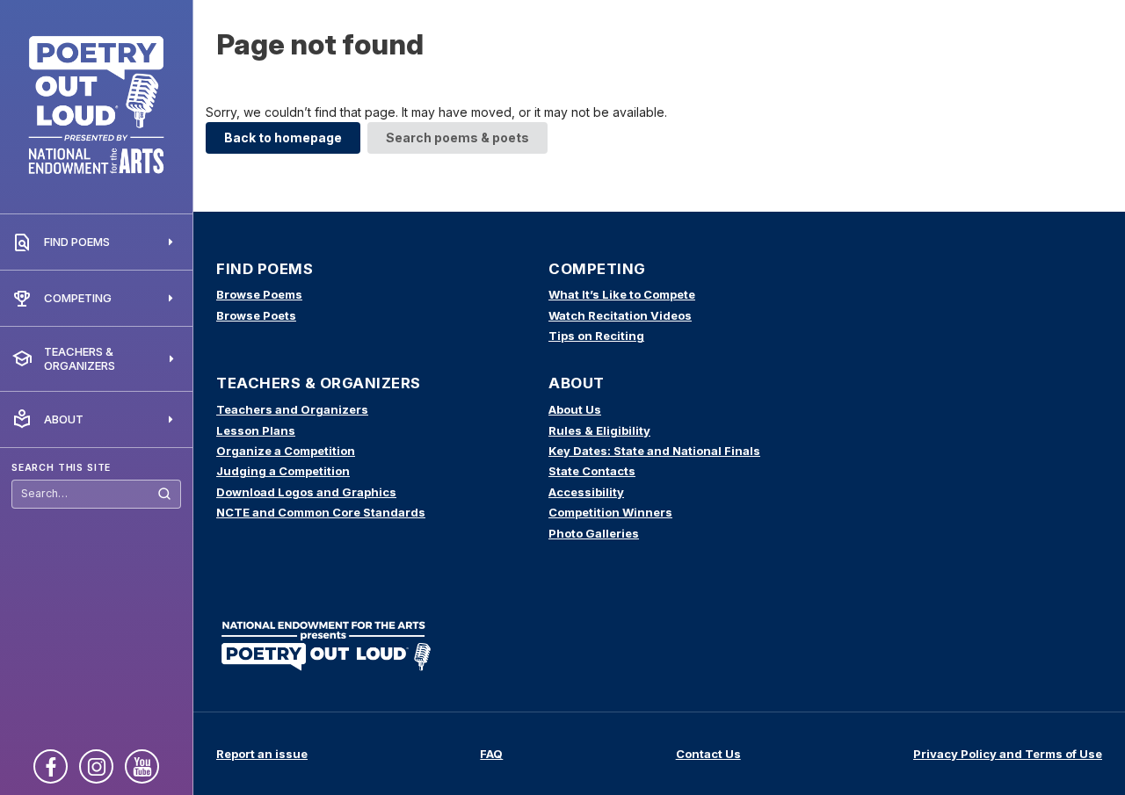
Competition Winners (610, 512)
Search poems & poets (457, 137)
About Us (574, 409)
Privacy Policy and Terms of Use (1007, 754)
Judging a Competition (283, 471)
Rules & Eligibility (599, 430)
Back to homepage (283, 137)
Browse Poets (256, 315)
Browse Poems (259, 294)
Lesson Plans (255, 430)
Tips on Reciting (596, 336)
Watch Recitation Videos (620, 315)
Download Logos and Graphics (306, 492)
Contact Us (708, 754)
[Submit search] (164, 494)
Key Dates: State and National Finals (654, 451)
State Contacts (591, 471)
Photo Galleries (593, 533)
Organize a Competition (285, 451)
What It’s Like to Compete (621, 294)
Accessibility (586, 492)
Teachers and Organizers (292, 409)
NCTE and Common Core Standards (320, 512)
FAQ (491, 754)
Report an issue (262, 754)
